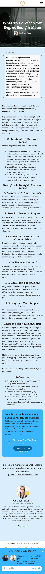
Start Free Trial (22, 448)
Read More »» (22, 526)
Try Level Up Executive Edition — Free (22, 474)
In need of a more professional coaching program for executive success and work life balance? (22, 468)
